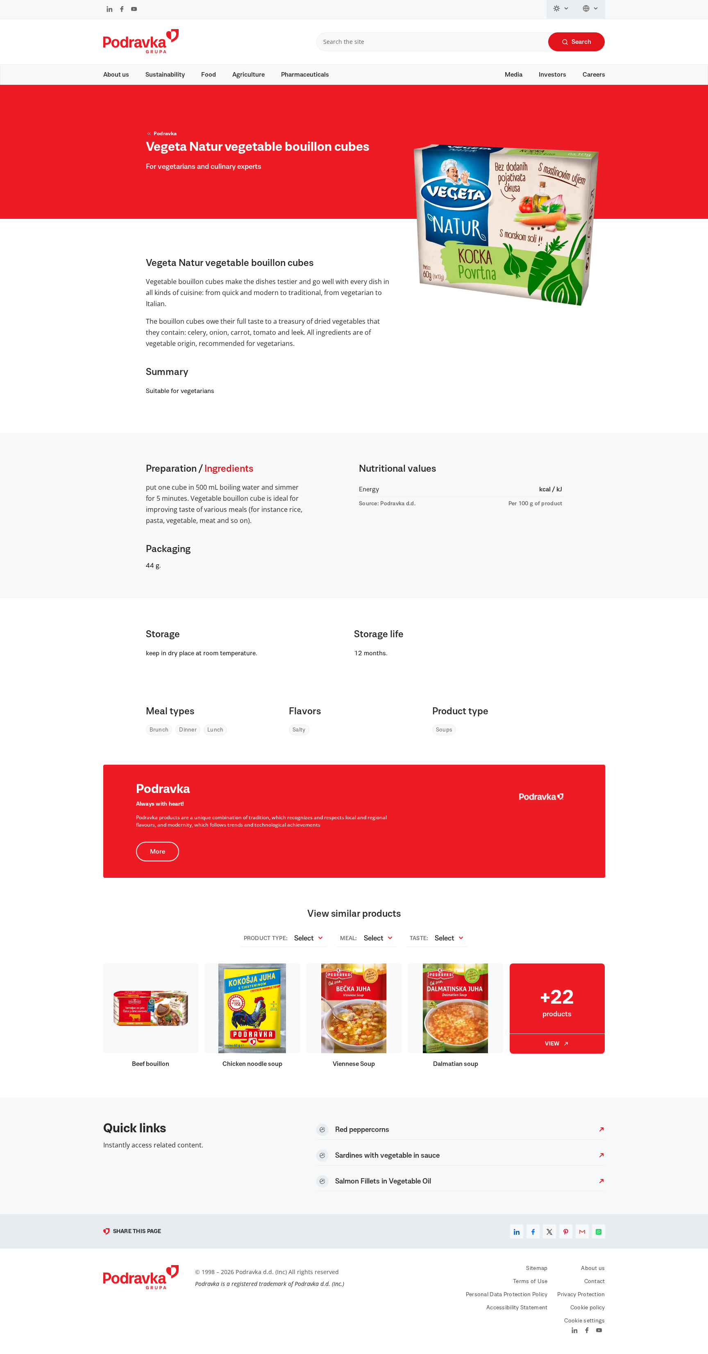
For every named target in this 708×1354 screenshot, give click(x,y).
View (552, 1044)
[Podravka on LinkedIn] (110, 10)
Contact (594, 1281)
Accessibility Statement (516, 1308)
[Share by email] (582, 1231)
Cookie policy (587, 1308)
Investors (552, 74)
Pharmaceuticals (305, 74)
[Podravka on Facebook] (122, 10)
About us (116, 74)
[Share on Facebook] (533, 1231)
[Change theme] (561, 9)
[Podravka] (141, 51)
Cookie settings (584, 1321)
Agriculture (248, 74)
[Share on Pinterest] (565, 1231)
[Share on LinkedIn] (516, 1231)
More (157, 851)
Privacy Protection (581, 1294)
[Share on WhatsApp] (598, 1231)
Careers (594, 74)
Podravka (165, 133)
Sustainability (165, 74)
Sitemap (536, 1268)
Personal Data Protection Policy (507, 1294)
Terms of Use (530, 1281)
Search (581, 42)
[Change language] (590, 9)
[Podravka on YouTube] (134, 10)
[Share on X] (549, 1231)
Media (513, 74)
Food (208, 74)
